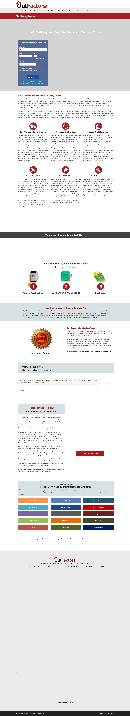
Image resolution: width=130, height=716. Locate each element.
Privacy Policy (101, 713)
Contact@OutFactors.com (94, 567)
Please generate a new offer (30, 68)
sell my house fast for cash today (45, 311)
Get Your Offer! (33, 77)
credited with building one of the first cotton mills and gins (37, 430)
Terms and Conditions (109, 713)
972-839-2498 (76, 567)
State (36, 53)
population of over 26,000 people (38, 471)
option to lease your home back (99, 146)
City (21, 53)
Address (22, 47)
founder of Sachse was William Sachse (33, 417)
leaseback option (91, 313)
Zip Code (22, 61)
